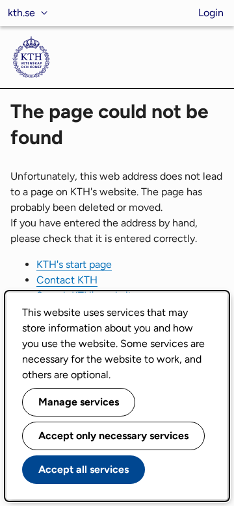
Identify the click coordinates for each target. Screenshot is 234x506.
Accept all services (83, 469)
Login (211, 12)
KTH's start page (74, 264)
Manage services (78, 402)
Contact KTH (67, 280)
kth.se (21, 12)
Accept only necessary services (113, 435)
